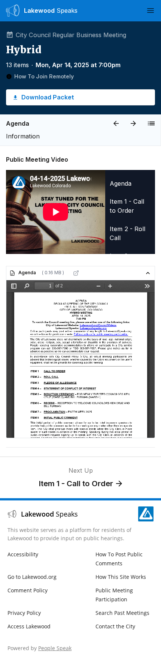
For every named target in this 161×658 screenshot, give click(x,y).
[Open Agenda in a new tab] (76, 273)
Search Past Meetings (122, 612)
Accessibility (22, 554)
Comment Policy (27, 590)
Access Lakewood (29, 626)
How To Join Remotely (44, 76)
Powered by (39, 648)
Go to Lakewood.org (32, 576)
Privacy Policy (24, 612)
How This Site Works (120, 576)
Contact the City (115, 626)
